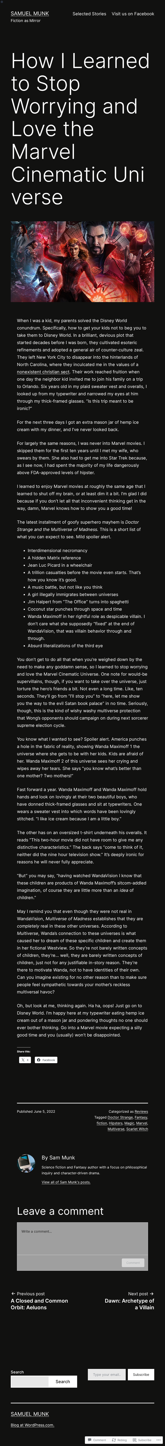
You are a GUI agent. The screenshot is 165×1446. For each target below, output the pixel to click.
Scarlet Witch (137, 1129)
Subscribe (141, 1374)
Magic (129, 1123)
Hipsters (115, 1123)
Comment (133, 1262)
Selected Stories (89, 13)
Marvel (141, 1123)
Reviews (141, 1111)
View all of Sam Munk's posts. (66, 1182)
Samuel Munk (30, 13)
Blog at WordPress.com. (32, 1425)
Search (17, 1372)
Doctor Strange (120, 1117)
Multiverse (116, 1129)
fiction (102, 1123)
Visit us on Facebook (133, 13)
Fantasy (141, 1117)
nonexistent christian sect (43, 371)
